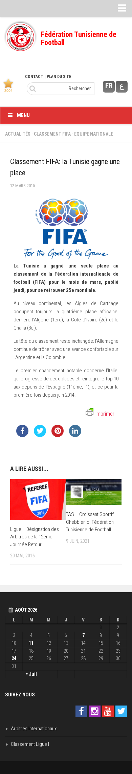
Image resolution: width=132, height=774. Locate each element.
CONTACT (34, 76)
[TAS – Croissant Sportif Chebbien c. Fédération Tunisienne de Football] (94, 492)
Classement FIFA (52, 134)
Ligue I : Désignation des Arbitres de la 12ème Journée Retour (34, 537)
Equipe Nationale (93, 134)
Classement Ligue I (30, 744)
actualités (17, 134)
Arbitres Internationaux (34, 729)
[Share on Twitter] (40, 435)
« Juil (31, 674)
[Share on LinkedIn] (75, 435)
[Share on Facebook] (22, 435)
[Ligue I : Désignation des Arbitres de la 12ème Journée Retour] (38, 499)
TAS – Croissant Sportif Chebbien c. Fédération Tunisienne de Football (90, 522)
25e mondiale (80, 290)
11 (31, 643)
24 (14, 658)
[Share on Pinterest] (57, 435)
